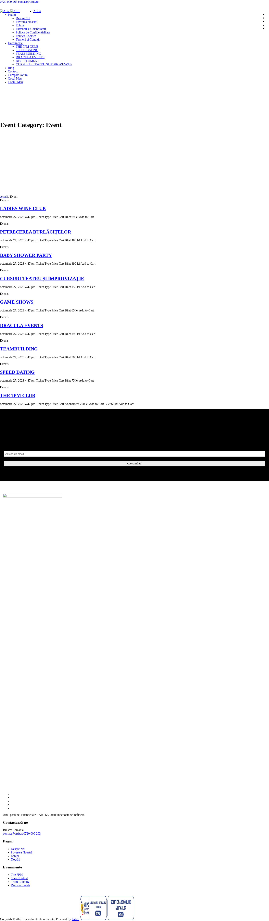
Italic (75, 919)
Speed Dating (19, 878)
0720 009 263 (8, 1)
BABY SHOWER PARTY (26, 255)
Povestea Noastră (21, 852)
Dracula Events (20, 885)
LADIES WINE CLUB (23, 208)
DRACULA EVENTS (21, 325)
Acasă (4, 196)
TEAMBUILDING (19, 348)
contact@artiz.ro (28, 1)
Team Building (20, 881)
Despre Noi (18, 849)
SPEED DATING (17, 372)
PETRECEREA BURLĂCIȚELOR (35, 231)
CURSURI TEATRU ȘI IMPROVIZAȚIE (42, 278)
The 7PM (17, 874)
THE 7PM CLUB (17, 395)
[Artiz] (10, 11)
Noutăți (15, 859)
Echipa (15, 856)
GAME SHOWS (16, 302)
